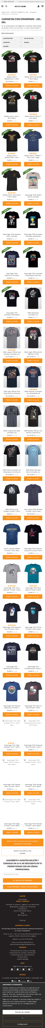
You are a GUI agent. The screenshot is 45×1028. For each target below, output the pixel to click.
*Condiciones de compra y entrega (22, 950)
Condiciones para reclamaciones (22, 955)
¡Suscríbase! (22, 899)
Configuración (22, 1024)
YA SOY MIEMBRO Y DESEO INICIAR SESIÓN (22, 887)
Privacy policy (22, 957)
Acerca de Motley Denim (22, 911)
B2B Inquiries (22, 915)
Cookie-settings (22, 959)
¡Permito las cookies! (22, 1012)
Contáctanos (22, 909)
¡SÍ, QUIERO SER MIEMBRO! (22, 880)
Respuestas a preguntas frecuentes (22, 906)
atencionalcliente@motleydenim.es (31, 1)
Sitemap (23, 920)
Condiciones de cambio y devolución (22, 953)
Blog (22, 913)
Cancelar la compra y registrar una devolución (22, 904)
